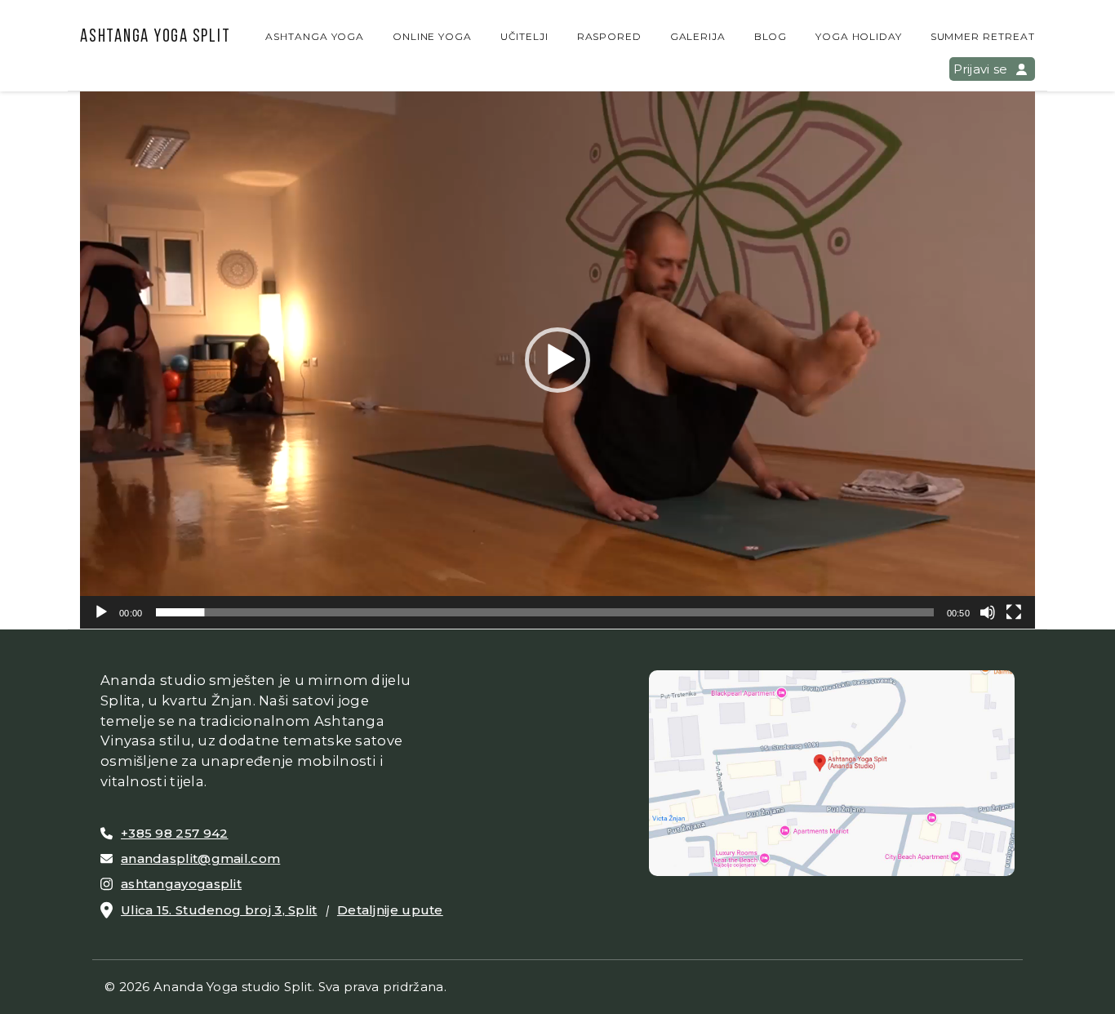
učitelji (524, 36)
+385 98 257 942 (175, 833)
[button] (557, 360)
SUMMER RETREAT (983, 36)
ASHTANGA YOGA (314, 36)
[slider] (545, 612)
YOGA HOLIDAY (859, 36)
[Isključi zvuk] (988, 612)
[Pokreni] (101, 612)
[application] (557, 360)
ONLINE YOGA (433, 36)
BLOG (771, 36)
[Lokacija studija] (832, 772)
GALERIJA (698, 36)
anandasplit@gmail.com (200, 858)
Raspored (609, 36)
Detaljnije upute (390, 910)
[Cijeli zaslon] (1014, 612)
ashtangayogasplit (181, 884)
